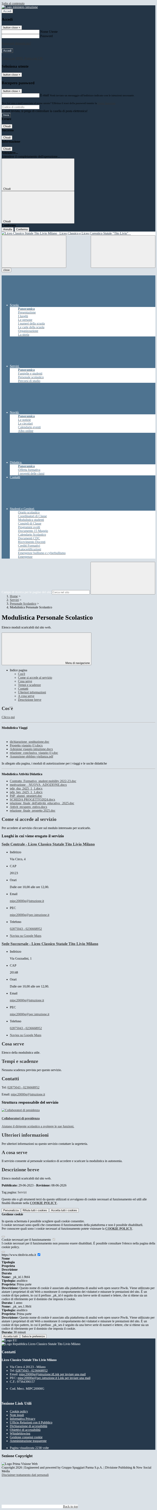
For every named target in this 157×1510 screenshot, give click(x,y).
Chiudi (7, 126)
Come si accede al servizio (35, 677)
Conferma (22, 229)
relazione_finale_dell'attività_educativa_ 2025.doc (42, 803)
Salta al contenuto (13, 3)
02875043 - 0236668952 (26, 929)
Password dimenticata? (16, 43)
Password (46, 36)
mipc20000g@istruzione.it (27, 901)
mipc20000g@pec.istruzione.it (29, 915)
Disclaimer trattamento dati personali (25, 1475)
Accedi (7, 11)
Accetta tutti (64, 1210)
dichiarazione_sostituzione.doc (29, 741)
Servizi (14, 600)
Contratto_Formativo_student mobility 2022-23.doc (43, 781)
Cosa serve (25, 681)
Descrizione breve (29, 699)
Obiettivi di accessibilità (25, 1430)
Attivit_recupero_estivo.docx (28, 807)
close (6, 270)
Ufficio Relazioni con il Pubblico (31, 1422)
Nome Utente (49, 31)
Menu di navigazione (77, 663)
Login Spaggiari (107, 103)
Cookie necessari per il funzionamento (27, 1239)
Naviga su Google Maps (25, 935)
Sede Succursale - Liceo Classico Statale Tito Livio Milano (50, 944)
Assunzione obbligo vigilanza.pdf (31, 756)
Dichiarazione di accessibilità (28, 1426)
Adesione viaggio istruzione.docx (31, 749)
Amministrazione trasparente (28, 1441)
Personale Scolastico (23, 603)
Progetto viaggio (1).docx (26, 745)
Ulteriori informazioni (32, 692)
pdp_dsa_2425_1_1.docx (26, 788)
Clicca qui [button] (8, 717)
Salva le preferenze (33, 1336)
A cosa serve (26, 696)
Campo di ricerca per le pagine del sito (26, 592)
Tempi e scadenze (29, 685)
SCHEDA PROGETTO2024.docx (32, 799)
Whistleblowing (20, 1433)
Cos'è (21, 674)
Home (14, 596)
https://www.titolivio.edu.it (19, 1255)
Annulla (7, 229)
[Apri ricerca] (123, 251)
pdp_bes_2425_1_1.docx (26, 792)
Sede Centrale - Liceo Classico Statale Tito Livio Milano (48, 844)
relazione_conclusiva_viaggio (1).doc (34, 752)
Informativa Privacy (22, 1418)
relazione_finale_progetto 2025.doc (32, 810)
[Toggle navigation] (34, 251)
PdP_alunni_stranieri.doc (26, 796)
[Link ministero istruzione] (20, 7)
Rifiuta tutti (35, 1210)
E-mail (44, 95)
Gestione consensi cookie (26, 1437)
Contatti (23, 688)
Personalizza (11, 1210)
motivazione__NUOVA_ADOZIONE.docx (38, 784)
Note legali (17, 1415)
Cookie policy (19, 1411)
